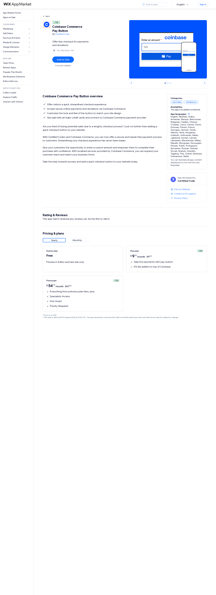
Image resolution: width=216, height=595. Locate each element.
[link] (17, 13)
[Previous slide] (131, 83)
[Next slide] (204, 83)
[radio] (54, 240)
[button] (188, 114)
